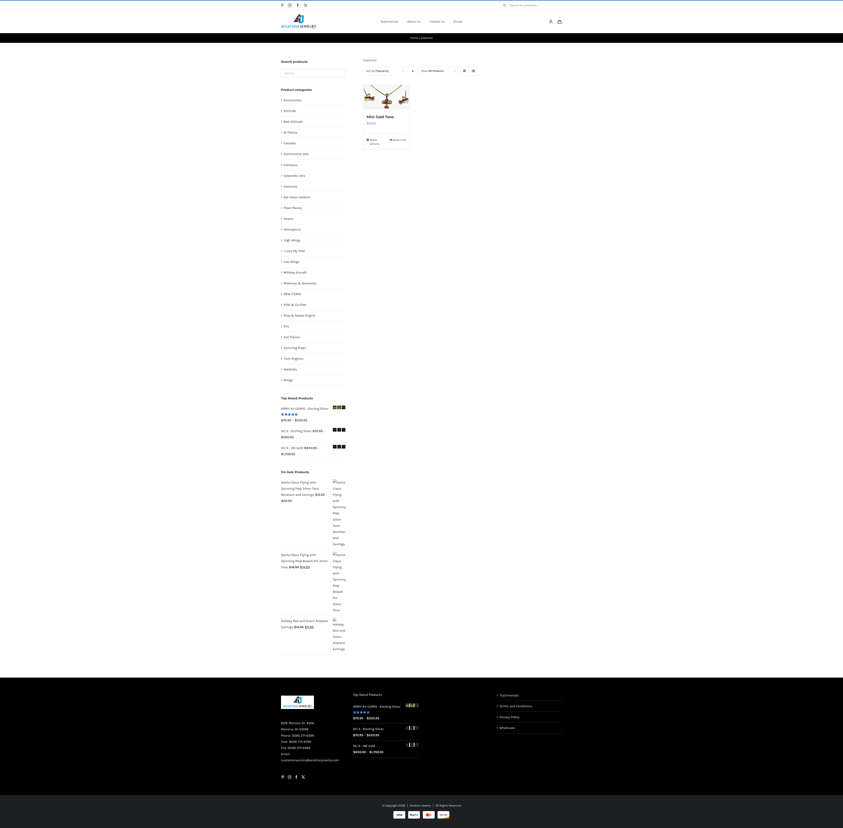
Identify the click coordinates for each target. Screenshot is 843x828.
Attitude (290, 111)
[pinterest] (282, 5)
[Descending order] (412, 71)
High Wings (292, 240)
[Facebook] (296, 777)
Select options (374, 141)
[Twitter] (303, 777)
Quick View (399, 139)
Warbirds (290, 369)
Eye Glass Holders (297, 197)
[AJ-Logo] (298, 16)
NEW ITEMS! (292, 294)
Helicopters (292, 229)
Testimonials (509, 695)
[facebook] (297, 5)
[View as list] (473, 71)
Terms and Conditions (515, 706)
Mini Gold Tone (380, 117)
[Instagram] (289, 777)
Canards (290, 143)
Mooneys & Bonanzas (300, 283)
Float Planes (293, 208)
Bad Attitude (293, 122)
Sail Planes (292, 337)
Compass (291, 165)
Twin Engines (293, 359)
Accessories (293, 100)
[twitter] (305, 5)
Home (414, 38)
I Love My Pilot (294, 251)
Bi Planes (290, 132)
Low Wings (291, 262)
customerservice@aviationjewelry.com (310, 760)
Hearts (289, 219)
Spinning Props (295, 348)
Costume (290, 186)
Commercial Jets (296, 154)
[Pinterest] (283, 777)
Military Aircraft (295, 272)
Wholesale (507, 728)
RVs (286, 326)
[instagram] (290, 5)
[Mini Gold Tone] (386, 97)
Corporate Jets (294, 176)
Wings (288, 380)
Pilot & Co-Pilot (295, 305)
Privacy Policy (509, 717)
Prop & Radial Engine (299, 315)
